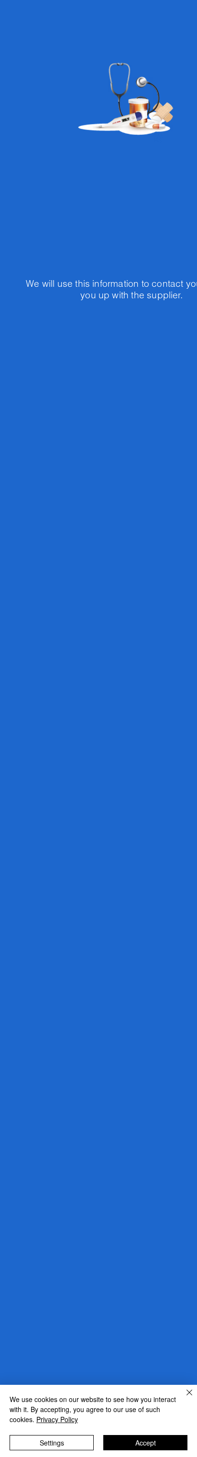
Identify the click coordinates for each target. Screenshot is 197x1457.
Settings (52, 1442)
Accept (145, 1442)
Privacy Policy (57, 1419)
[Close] (183, 1398)
